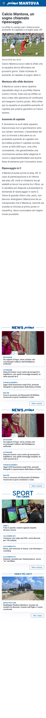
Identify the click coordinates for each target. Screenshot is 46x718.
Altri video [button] (37, 615)
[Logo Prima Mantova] (23, 3)
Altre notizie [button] (36, 403)
